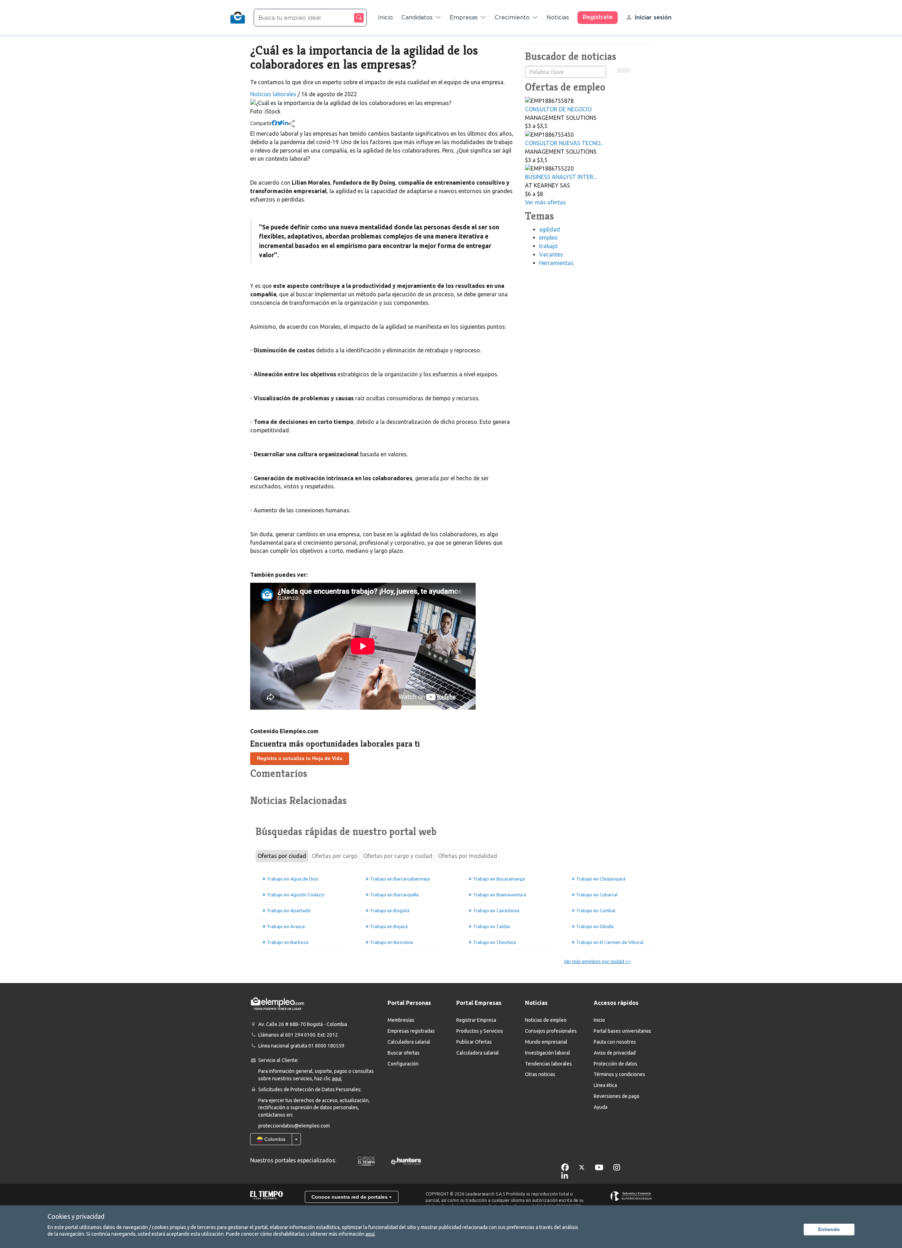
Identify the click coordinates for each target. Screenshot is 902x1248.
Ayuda (600, 1107)
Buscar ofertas (404, 1053)
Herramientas (556, 263)
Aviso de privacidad (615, 1053)
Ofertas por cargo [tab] (335, 856)
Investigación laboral (547, 1053)
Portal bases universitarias (622, 1031)
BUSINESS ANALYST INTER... (561, 177)
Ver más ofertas (545, 202)
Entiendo (829, 1229)
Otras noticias (540, 1074)
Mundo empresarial (546, 1042)
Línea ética (605, 1085)
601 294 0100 (300, 1035)
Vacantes (551, 254)
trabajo (548, 246)
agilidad (549, 229)
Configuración (403, 1064)
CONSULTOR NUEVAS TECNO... (564, 143)
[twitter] (280, 123)
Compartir (261, 123)
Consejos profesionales (551, 1031)
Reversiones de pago (617, 1096)
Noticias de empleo (546, 1020)
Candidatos (417, 17)
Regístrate (598, 17)
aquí (370, 1234)
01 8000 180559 (326, 1046)
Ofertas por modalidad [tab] (467, 856)
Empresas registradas (411, 1031)
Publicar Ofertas (474, 1042)
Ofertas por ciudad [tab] (282, 856)
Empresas (464, 17)
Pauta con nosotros (615, 1042)
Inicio (385, 17)
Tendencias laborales (548, 1064)
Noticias (557, 17)
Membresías (401, 1020)
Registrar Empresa (476, 1020)
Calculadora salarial (409, 1042)
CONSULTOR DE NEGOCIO (558, 109)
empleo (548, 237)
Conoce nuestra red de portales (350, 1197)
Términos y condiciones (619, 1074)
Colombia (274, 1139)
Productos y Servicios (479, 1031)
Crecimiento (512, 17)
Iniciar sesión (653, 17)
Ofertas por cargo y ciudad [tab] (397, 856)
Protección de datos (615, 1064)
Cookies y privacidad (76, 1216)
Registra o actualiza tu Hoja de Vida (299, 758)
